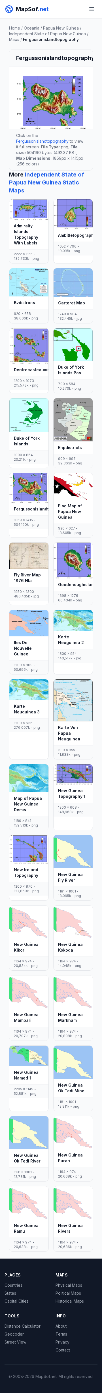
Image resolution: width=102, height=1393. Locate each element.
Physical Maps (69, 1285)
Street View (15, 1342)
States (10, 1293)
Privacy (62, 1342)
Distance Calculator (23, 1326)
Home (14, 28)
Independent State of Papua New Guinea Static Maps (46, 182)
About (61, 1326)
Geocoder (14, 1334)
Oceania (31, 28)
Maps (14, 39)
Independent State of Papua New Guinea (47, 33)
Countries (13, 1285)
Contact (63, 1350)
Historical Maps (70, 1301)
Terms (61, 1334)
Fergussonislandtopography (42, 141)
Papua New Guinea (61, 28)
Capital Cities (17, 1301)
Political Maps (68, 1293)
